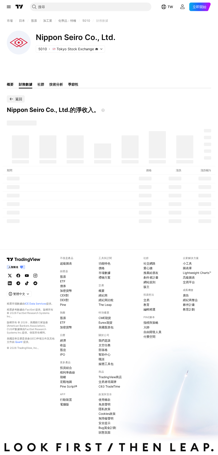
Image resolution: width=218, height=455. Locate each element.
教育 (146, 304)
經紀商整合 (190, 300)
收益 (63, 345)
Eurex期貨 (105, 322)
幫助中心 (104, 354)
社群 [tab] (40, 84)
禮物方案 (104, 277)
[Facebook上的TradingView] (18, 276)
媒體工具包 (106, 364)
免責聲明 (104, 404)
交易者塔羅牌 (107, 381)
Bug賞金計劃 (107, 427)
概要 (102, 290)
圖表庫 (187, 268)
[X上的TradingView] (10, 276)
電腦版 (64, 404)
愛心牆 (147, 268)
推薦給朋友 (150, 273)
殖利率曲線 (67, 372)
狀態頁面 (104, 432)
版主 (146, 287)
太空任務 (104, 345)
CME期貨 (105, 318)
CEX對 (64, 295)
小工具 (187, 263)
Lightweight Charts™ (197, 273)
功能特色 (104, 263)
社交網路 (149, 263)
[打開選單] (8, 7)
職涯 (102, 359)
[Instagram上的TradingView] (35, 276)
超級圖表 (66, 263)
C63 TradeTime (109, 386)
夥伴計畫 (189, 304)
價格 (102, 268)
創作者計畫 (150, 277)
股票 (63, 276)
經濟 (63, 340)
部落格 (103, 350)
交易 (146, 300)
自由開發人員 (152, 332)
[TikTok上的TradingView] (27, 283)
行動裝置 (66, 399)
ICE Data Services (35, 303)
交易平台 (189, 282)
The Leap (105, 304)
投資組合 (66, 367)
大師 (146, 327)
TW (170, 7)
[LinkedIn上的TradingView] (10, 283)
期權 (63, 377)
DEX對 (64, 300)
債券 (63, 286)
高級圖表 (189, 277)
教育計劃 (189, 309)
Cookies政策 (107, 413)
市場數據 (104, 273)
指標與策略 (150, 322)
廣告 (186, 295)
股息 (63, 350)
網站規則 (149, 282)
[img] (97, 49)
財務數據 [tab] (25, 84)
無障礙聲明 (106, 418)
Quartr (19, 341)
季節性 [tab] (73, 84)
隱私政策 (104, 409)
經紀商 (103, 295)
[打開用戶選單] (182, 7)
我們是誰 (104, 340)
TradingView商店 (110, 377)
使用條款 (104, 399)
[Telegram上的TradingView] (18, 283)
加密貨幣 (66, 290)
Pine (63, 304)
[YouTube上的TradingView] (27, 276)
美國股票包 (106, 327)
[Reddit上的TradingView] (35, 283)
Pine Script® (68, 386)
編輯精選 (149, 309)
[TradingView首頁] (19, 7)
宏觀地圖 (66, 381)
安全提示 (104, 423)
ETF (62, 281)
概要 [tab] (10, 84)
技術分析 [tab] (56, 84)
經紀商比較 (106, 300)
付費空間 (149, 336)
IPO (62, 354)
